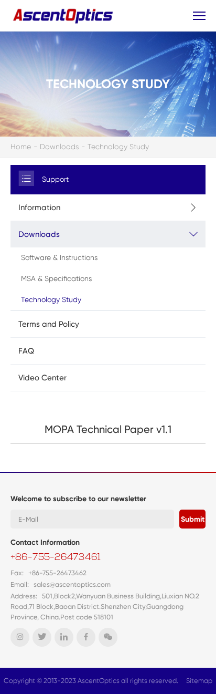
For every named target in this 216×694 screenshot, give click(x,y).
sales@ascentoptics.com (72, 584)
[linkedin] (64, 637)
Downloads (59, 146)
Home (20, 146)
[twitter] (42, 637)
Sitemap (199, 681)
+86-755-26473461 (55, 558)
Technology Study (118, 146)
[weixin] (108, 637)
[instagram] (19, 637)
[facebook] (86, 637)
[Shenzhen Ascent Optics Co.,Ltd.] (64, 15)
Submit (192, 519)
